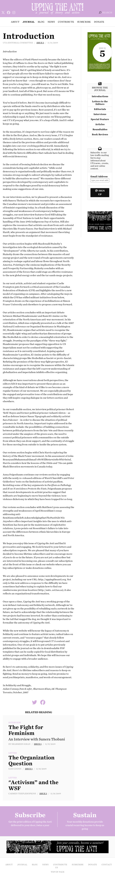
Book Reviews (100, 134)
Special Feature (100, 119)
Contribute (66, 22)
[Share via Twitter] (34, 703)
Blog (41, 22)
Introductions (100, 96)
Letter (12, 753)
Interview (14, 722)
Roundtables (100, 129)
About (15, 22)
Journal (28, 22)
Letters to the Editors (100, 102)
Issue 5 (40, 43)
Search (107, 12)
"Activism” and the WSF (33, 785)
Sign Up (101, 192)
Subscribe (84, 22)
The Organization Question (31, 760)
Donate (99, 22)
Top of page (57, 872)
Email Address (99, 176)
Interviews (100, 114)
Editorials (100, 109)
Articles (99, 124)
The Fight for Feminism (25, 730)
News (51, 22)
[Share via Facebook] (42, 703)
